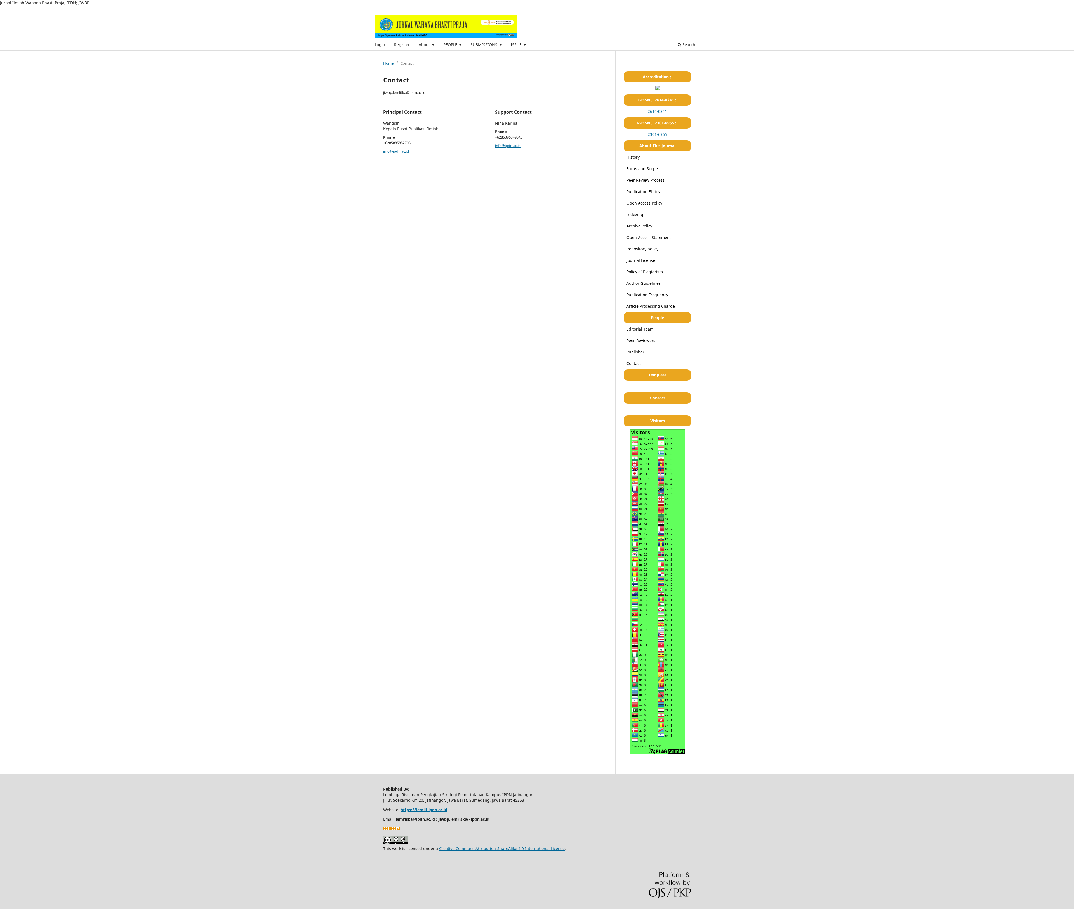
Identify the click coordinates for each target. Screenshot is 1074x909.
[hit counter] (391, 829)
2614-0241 (657, 111)
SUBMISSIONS (484, 44)
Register (402, 44)
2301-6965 (657, 134)
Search (688, 44)
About (425, 44)
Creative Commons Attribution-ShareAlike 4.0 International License (502, 848)
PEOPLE (450, 44)
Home (388, 63)
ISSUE (517, 44)
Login (380, 44)
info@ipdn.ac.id (396, 151)
